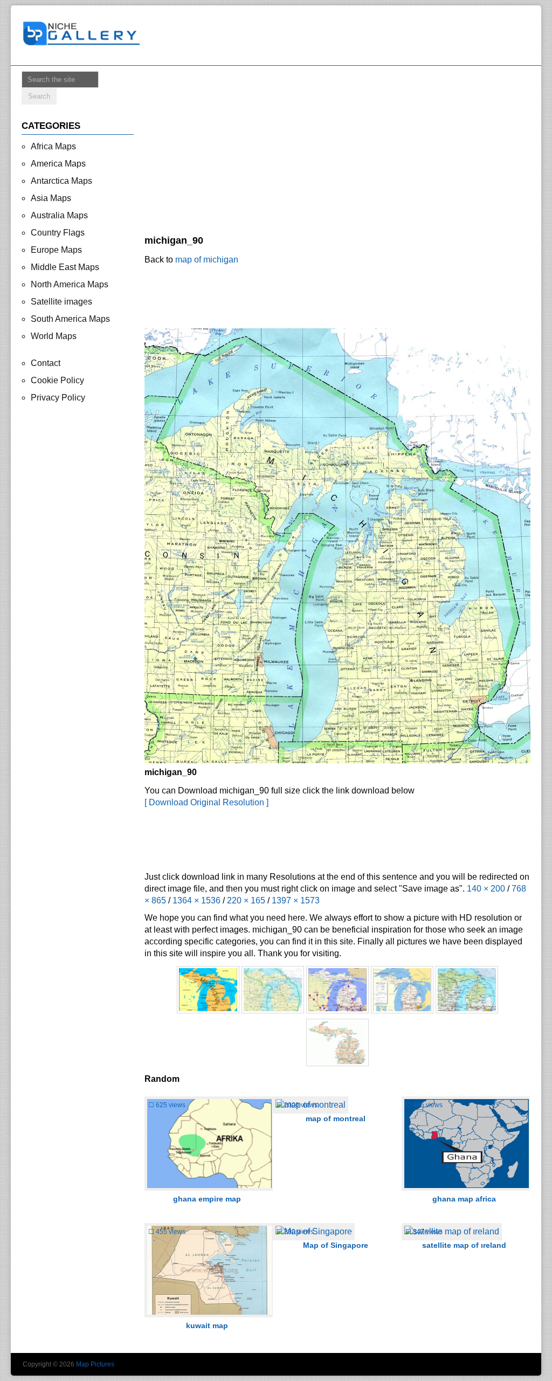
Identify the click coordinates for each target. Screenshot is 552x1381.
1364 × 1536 (196, 900)
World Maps (54, 336)
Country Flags (58, 232)
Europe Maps (56, 249)
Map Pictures (95, 1364)
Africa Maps (53, 146)
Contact (45, 363)
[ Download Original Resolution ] (206, 802)
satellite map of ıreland (464, 1245)
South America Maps (70, 318)
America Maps (58, 163)
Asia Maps (51, 198)
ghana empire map (207, 1198)
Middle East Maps (65, 267)
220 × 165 (246, 900)
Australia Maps (59, 215)
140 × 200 (486, 888)
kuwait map (207, 1325)
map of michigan (206, 259)
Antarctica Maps (61, 180)
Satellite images (61, 301)
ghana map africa (464, 1198)
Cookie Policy (57, 380)
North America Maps (69, 284)
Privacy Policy (58, 397)
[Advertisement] (343, 35)
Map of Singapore (335, 1245)
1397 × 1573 (296, 900)
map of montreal (335, 1118)
